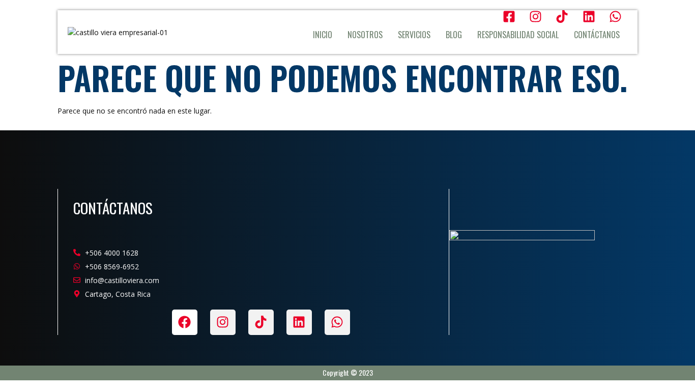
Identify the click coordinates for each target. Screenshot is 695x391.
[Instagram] (223, 322)
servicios (414, 35)
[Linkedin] (299, 322)
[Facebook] (184, 322)
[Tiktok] (261, 322)
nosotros (365, 35)
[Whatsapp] (337, 322)
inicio (322, 35)
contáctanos (597, 35)
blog (454, 35)
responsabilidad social (518, 35)
